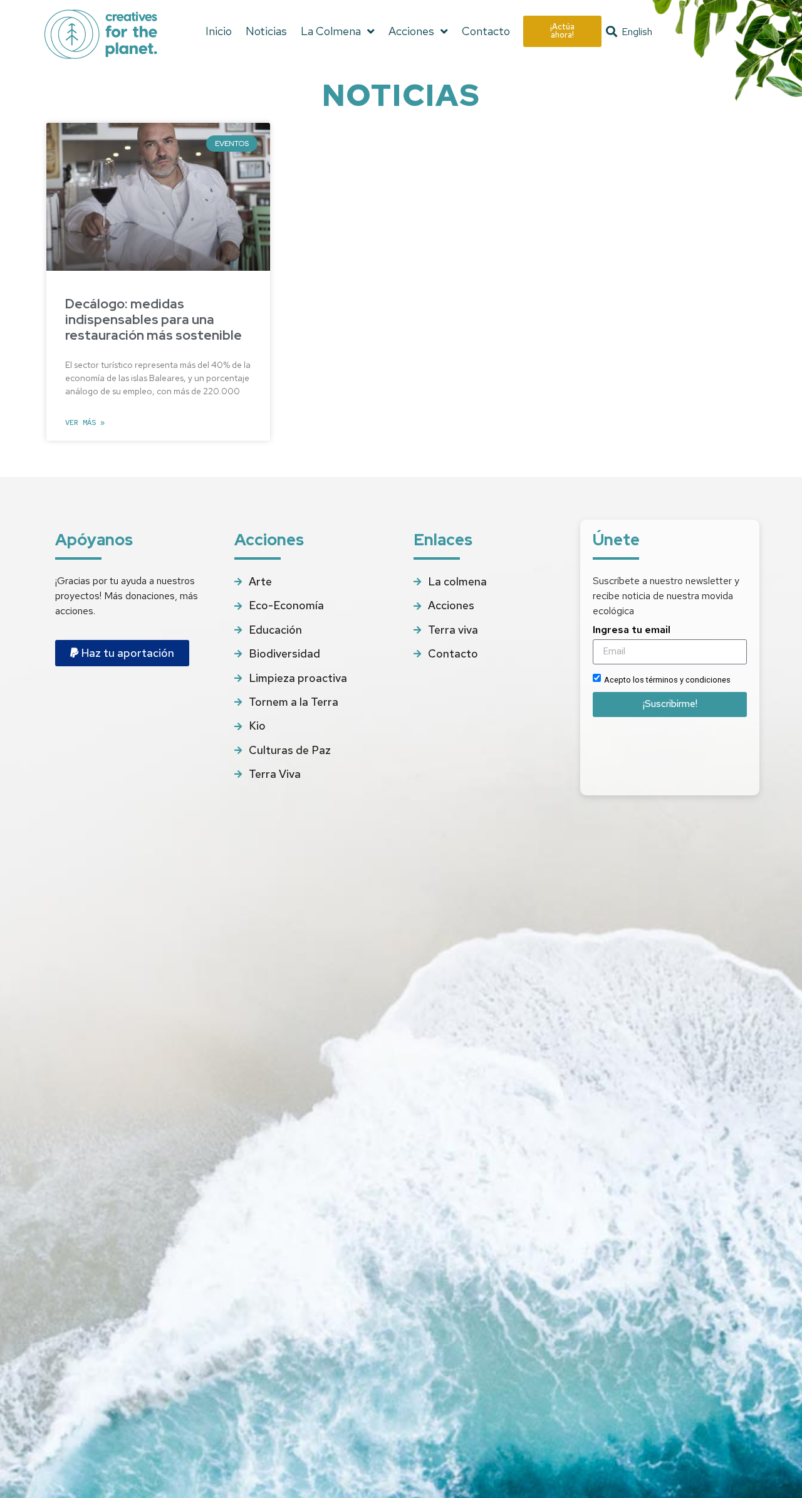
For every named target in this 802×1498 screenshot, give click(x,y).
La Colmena (331, 31)
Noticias (266, 31)
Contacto (486, 31)
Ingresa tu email (631, 630)
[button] (612, 31)
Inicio (219, 31)
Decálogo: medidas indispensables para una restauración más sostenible (153, 319)
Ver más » (85, 422)
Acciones (411, 31)
